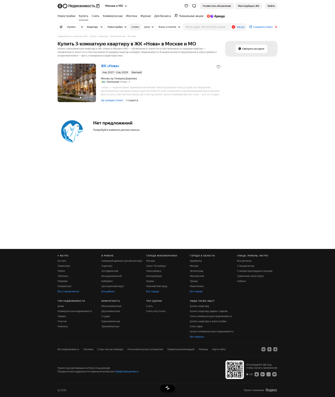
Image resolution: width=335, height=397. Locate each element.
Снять (149, 306)
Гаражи (62, 316)
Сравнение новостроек (250, 276)
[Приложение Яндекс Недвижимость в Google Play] (262, 374)
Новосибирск (153, 271)
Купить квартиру (199, 306)
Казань (150, 281)
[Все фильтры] (61, 26)
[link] (271, 6)
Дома (61, 306)
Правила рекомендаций (180, 349)
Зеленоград (196, 271)
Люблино (63, 276)
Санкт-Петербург (156, 265)
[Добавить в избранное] (218, 67)
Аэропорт (107, 265)
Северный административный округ (122, 260)
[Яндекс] (271, 390)
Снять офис (196, 326)
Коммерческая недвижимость (75, 311)
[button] (194, 6)
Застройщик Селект (112, 100)
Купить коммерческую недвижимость (212, 331)
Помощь (203, 349)
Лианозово (64, 265)
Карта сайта (219, 349)
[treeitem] (67, 16)
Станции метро (245, 265)
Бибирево (107, 281)
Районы (241, 281)
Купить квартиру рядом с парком (209, 311)
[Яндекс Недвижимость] (79, 5)
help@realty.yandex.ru (127, 371)
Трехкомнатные (110, 326)
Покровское (64, 286)
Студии (105, 316)
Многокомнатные (111, 306)
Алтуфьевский (109, 271)
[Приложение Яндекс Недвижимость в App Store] (257, 374)
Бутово (62, 260)
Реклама (88, 349)
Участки (62, 321)
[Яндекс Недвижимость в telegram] (275, 349)
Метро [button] (240, 27)
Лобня (61, 271)
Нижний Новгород (156, 286)
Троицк (194, 281)
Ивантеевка (197, 286)
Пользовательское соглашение (145, 349)
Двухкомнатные (110, 311)
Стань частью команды (110, 349)
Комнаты (63, 326)
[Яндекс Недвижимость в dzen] (269, 349)
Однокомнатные (110, 321)
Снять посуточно (156, 311)
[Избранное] (186, 6)
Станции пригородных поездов (255, 271)
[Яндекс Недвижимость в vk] (263, 349)
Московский (197, 276)
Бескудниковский (111, 276)
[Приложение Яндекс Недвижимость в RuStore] (274, 374)
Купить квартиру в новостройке (208, 321)
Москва (150, 260)
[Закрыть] (276, 27)
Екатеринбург (154, 276)
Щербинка (196, 260)
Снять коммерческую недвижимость (211, 316)
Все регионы (244, 260)
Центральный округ (112, 286)
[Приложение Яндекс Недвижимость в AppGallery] (268, 374)
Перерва (63, 281)
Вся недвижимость (68, 349)
